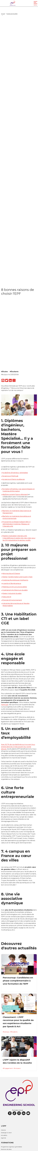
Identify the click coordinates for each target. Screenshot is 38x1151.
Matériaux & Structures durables (15, 587)
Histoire (3, 1130)
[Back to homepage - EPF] (12, 3)
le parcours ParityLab (10, 476)
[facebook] (10, 1113)
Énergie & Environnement (12, 600)
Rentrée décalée (6, 1149)
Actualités (4, 1135)
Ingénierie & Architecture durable (15, 590)
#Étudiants (14, 371)
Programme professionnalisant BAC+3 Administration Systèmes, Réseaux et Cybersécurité (16, 524)
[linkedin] (23, 1113)
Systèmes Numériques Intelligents (15, 580)
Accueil (3, 13)
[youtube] (28, 1113)
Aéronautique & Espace (11, 573)
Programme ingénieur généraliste (11, 1146)
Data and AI (7, 597)
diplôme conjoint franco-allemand (15, 494)
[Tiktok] (14, 1113)
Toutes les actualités (11, 965)
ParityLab (4, 705)
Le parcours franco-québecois (14, 479)
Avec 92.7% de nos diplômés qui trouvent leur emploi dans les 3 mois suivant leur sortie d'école (18, 747)
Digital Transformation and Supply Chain (17, 577)
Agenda (3, 1138)
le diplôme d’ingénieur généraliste (15, 473)
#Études (4, 371)
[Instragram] (19, 1113)
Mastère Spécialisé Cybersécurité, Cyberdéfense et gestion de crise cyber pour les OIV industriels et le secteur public (19, 538)
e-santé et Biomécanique (12, 583)
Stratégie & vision (6, 1132)
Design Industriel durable (12, 593)
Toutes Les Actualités (12, 13)
